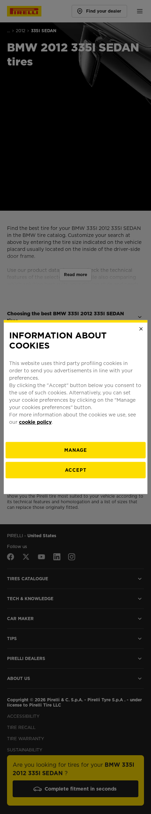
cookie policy (35, 421)
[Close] (141, 329)
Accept (75, 469)
